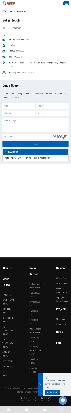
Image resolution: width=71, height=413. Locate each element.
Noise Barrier (33, 271)
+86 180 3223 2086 (16, 51)
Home (10, 12)
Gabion (60, 268)
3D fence (6, 295)
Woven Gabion (62, 284)
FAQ (58, 343)
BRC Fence (7, 367)
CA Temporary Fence (7, 330)
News (59, 332)
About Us (8, 268)
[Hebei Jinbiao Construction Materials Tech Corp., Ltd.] (9, 3)
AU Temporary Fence (7, 343)
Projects (61, 309)
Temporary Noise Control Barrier (35, 350)
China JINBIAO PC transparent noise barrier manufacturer (27, 158)
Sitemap (28, 392)
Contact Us (52, 392)
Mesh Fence (6, 282)
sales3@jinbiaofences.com (18, 40)
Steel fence (7, 361)
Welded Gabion (62, 278)
